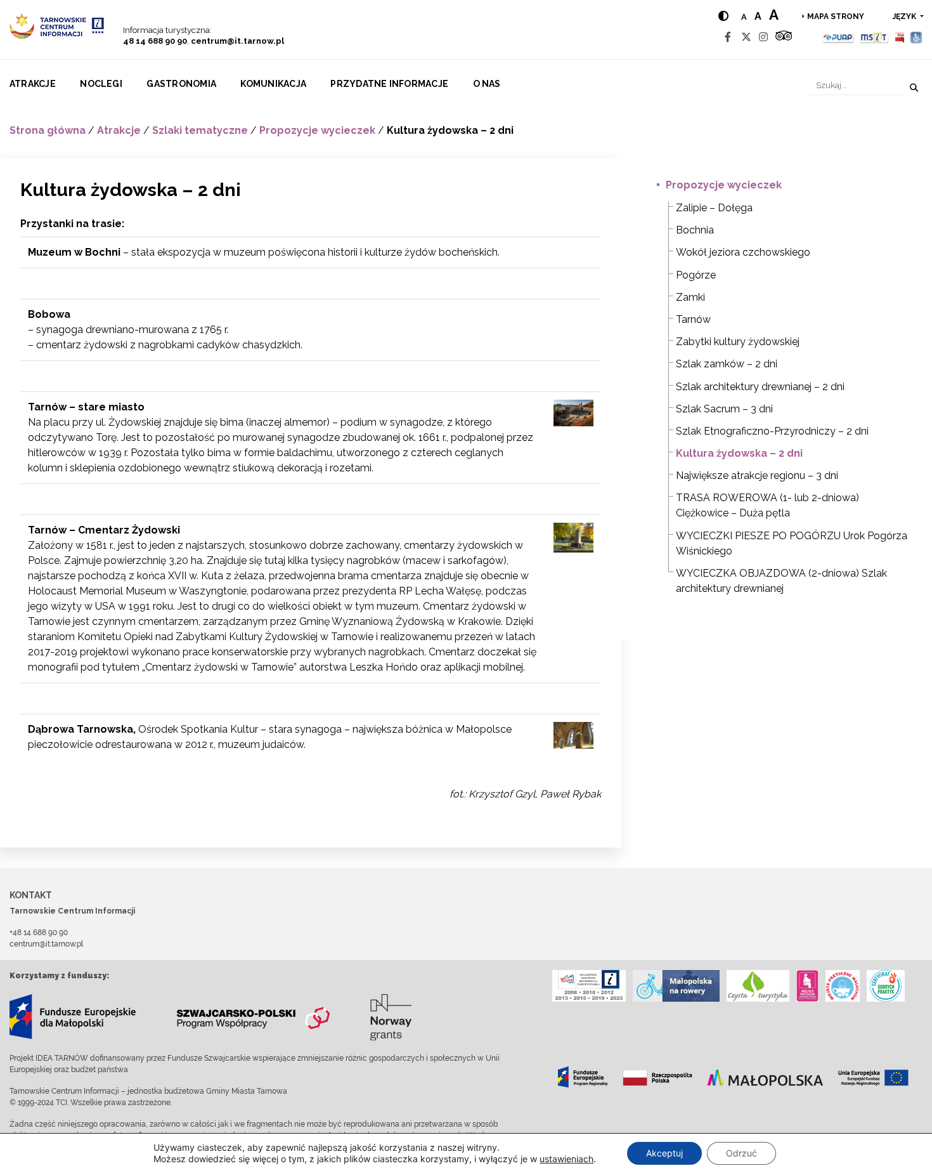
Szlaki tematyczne (200, 130)
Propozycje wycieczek (317, 130)
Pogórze (696, 275)
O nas (487, 84)
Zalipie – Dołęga (714, 208)
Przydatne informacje (389, 84)
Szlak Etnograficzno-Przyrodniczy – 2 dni (772, 431)
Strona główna (48, 130)
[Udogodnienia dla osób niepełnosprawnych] (916, 37)
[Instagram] (763, 37)
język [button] (905, 16)
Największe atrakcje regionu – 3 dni (757, 475)
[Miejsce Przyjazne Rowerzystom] (676, 986)
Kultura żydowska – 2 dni (739, 453)
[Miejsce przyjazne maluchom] (842, 986)
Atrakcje (33, 84)
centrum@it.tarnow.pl (237, 41)
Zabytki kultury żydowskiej (737, 342)
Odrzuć (741, 1153)
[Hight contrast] (723, 16)
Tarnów (693, 319)
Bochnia (695, 230)
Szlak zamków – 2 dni (726, 364)
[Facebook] (728, 37)
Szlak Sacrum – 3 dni (724, 409)
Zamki (690, 297)
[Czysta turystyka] (758, 986)
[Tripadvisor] (783, 37)
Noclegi (101, 84)
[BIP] (899, 37)
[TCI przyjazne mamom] (807, 986)
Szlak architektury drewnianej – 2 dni (760, 387)
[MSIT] (873, 37)
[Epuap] (838, 37)
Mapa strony (835, 16)
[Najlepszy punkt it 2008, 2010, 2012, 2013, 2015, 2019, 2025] (589, 986)
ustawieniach (566, 1158)
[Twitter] (746, 37)
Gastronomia (181, 84)
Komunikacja (273, 84)
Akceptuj (664, 1153)
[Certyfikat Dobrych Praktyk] (886, 986)
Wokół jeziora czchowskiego (743, 252)
